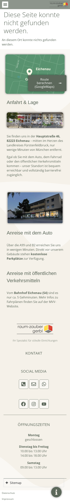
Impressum (8, 499)
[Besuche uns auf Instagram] (33, 404)
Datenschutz (8, 493)
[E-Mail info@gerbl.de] (33, 384)
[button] (5, 4)
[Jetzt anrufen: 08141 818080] (23, 384)
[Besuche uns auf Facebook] (23, 404)
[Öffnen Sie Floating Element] (56, 492)
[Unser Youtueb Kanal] (44, 404)
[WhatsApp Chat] (44, 384)
